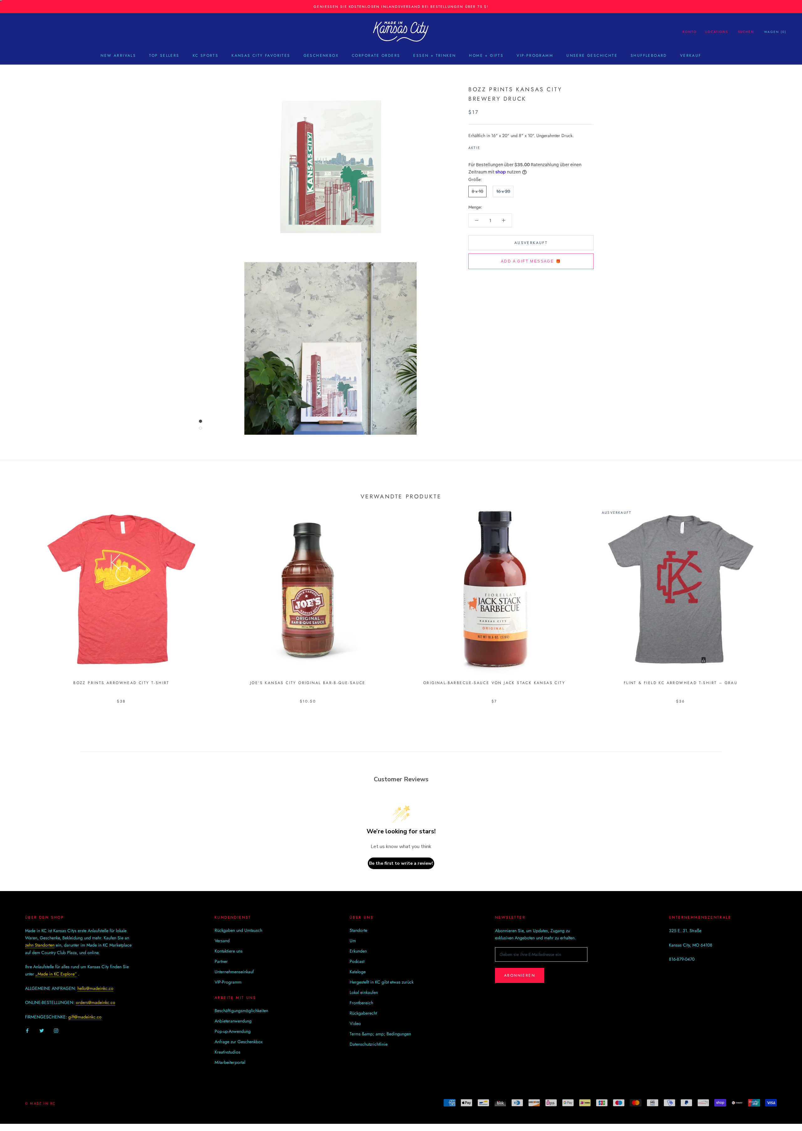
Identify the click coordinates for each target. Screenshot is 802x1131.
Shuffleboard (649, 55)
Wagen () (775, 31)
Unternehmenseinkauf (234, 972)
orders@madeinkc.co (95, 1002)
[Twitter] (494, 146)
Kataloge (358, 972)
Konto (690, 31)
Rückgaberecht (363, 1013)
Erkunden (358, 951)
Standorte (358, 930)
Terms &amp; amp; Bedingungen (380, 1034)
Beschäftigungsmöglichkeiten (241, 1010)
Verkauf (690, 55)
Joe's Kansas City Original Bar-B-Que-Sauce (308, 683)
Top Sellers (164, 55)
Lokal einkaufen (364, 992)
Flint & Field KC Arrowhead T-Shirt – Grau (680, 683)
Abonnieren (519, 975)
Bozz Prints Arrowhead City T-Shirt (121, 683)
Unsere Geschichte (591, 55)
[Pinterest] (502, 146)
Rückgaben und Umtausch (238, 930)
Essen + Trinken (434, 55)
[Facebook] (486, 146)
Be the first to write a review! (401, 863)
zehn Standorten (40, 945)
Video (355, 1023)
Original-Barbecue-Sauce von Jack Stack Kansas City (494, 683)
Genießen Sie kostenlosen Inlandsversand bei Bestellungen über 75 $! (401, 6)
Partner (221, 961)
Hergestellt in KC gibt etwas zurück (382, 982)
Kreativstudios (227, 1052)
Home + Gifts (486, 55)
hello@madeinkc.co (95, 988)
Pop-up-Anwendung (233, 1031)
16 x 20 (503, 191)
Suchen (746, 31)
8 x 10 (477, 191)
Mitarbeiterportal (230, 1062)
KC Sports (206, 55)
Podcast (357, 961)
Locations (717, 31)
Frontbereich (361, 1003)
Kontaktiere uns (228, 951)
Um (353, 940)
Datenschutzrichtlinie (369, 1044)
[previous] (20, 598)
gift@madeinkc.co (85, 1017)
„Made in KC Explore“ (56, 974)
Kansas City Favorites (261, 55)
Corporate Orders (376, 55)
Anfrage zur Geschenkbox (239, 1041)
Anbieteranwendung (233, 1021)
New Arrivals (118, 55)
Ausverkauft (531, 243)
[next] (782, 598)
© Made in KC (40, 1103)
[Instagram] (56, 1030)
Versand (222, 940)
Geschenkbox (321, 55)
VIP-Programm (535, 55)
